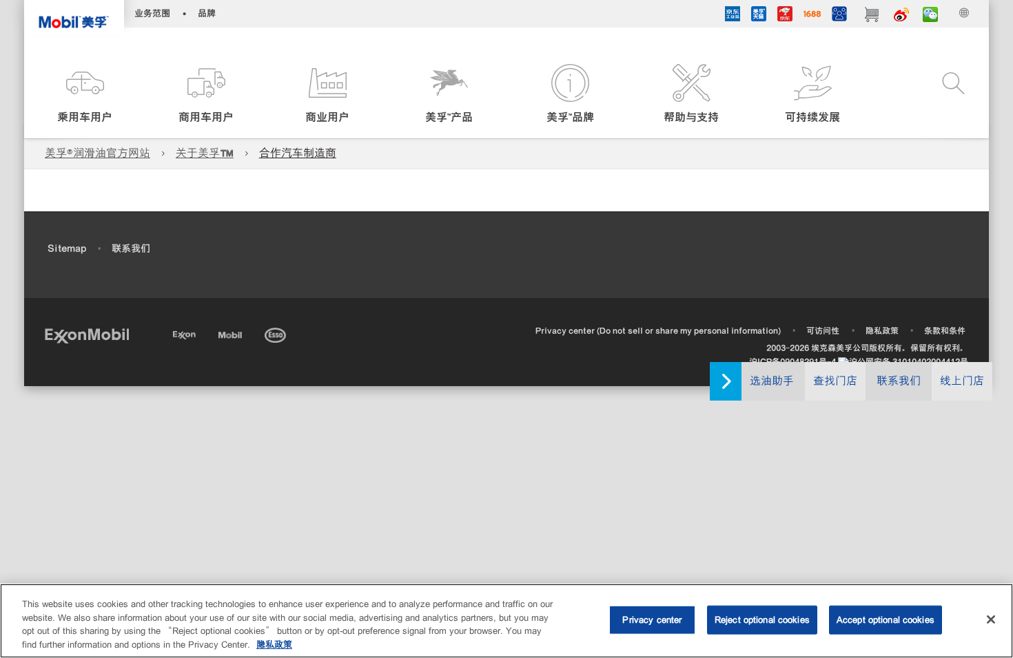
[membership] (839, 15)
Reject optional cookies (762, 620)
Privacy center (652, 620)
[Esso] (277, 332)
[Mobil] (231, 332)
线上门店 (962, 381)
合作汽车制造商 (297, 153)
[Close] (991, 619)
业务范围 (152, 13)
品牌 (207, 13)
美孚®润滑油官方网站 (97, 153)
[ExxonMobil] (87, 334)
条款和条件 (944, 330)
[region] (506, 621)
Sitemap (67, 248)
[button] (84, 94)
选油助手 (772, 381)
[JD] (785, 15)
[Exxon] (185, 332)
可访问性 (822, 330)
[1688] (812, 15)
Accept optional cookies (885, 620)
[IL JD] (732, 15)
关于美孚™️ (205, 153)
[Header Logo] (74, 17)
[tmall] (759, 15)
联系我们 (899, 381)
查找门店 (835, 381)
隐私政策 (882, 330)
